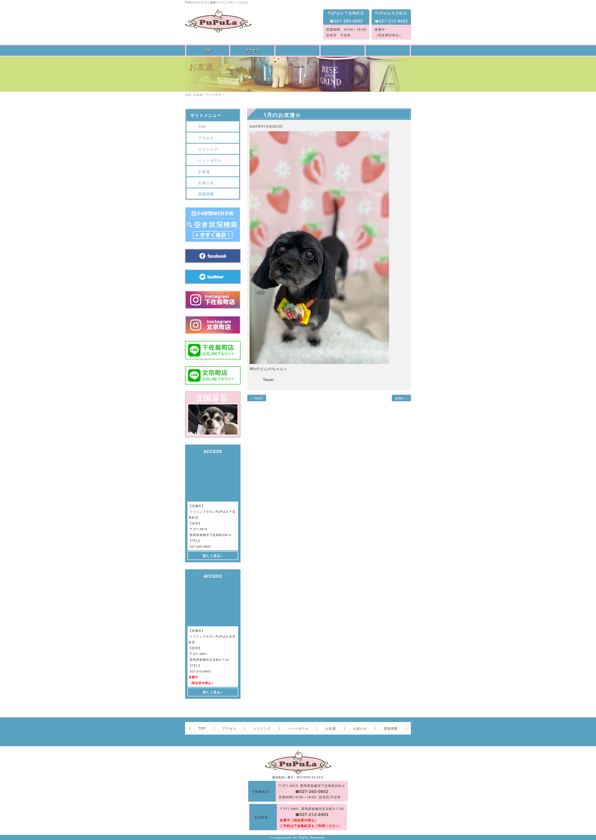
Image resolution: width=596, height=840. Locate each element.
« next (256, 398)
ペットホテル (343, 50)
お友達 (388, 50)
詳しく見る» (213, 555)
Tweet (268, 379)
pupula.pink (283, 837)
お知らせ (206, 182)
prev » (401, 398)
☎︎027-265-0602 (346, 21)
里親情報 (206, 193)
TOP (207, 50)
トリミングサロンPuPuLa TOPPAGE (218, 20)
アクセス (252, 50)
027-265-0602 (200, 546)
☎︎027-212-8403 (391, 21)
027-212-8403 (200, 671)
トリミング (298, 50)
